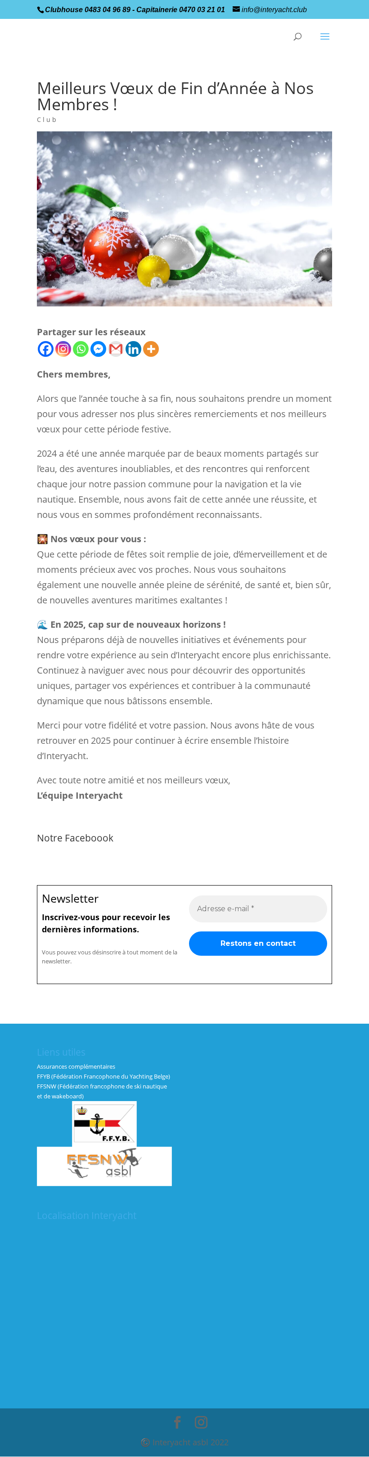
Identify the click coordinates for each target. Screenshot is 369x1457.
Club (47, 119)
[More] (151, 349)
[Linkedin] (133, 349)
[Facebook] (46, 349)
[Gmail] (116, 349)
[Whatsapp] (81, 349)
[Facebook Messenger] (98, 349)
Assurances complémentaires (76, 1066)
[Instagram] (63, 349)
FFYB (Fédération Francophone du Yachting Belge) (103, 1076)
